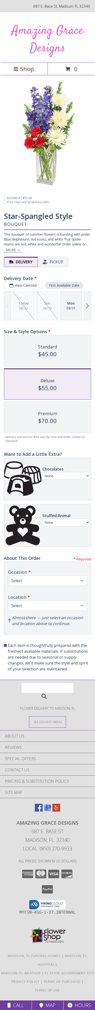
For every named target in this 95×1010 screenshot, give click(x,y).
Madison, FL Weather (21, 973)
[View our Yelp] (56, 810)
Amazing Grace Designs (48, 39)
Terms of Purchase (62, 981)
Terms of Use (47, 990)
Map (49, 1005)
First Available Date (64, 285)
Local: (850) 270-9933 (47, 848)
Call (17, 1005)
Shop (27, 69)
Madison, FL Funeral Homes (34, 956)
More (11, 250)
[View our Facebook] (39, 810)
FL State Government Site (69, 973)
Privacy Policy (25, 981)
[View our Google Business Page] (47, 810)
